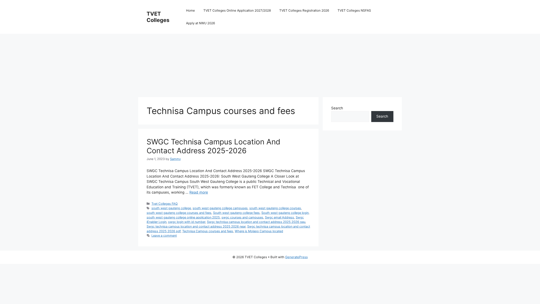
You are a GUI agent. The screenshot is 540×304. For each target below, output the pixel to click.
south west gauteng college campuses (220, 208)
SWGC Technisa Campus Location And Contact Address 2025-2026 (213, 146)
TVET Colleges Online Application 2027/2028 (237, 10)
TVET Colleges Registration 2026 (304, 10)
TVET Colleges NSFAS (354, 10)
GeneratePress (296, 257)
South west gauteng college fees (236, 212)
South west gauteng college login (285, 212)
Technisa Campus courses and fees (207, 231)
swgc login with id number (186, 222)
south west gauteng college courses (275, 208)
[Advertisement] (264, 63)
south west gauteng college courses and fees (179, 212)
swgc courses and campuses (242, 217)
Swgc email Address (279, 217)
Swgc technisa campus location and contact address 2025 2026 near (196, 226)
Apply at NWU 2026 (200, 23)
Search (337, 108)
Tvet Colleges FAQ (164, 203)
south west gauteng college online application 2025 (183, 217)
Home (190, 10)
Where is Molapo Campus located (259, 231)
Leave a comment (164, 235)
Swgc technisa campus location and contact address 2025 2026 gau (256, 222)
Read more (198, 192)
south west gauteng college (171, 208)
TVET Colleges (158, 17)
